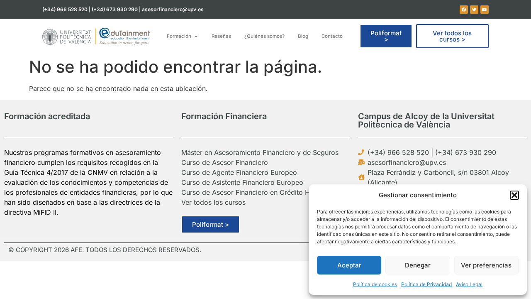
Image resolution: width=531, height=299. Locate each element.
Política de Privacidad (426, 284)
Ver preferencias (486, 265)
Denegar (418, 265)
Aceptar (349, 265)
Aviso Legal (469, 284)
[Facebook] (464, 9)
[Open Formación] (195, 36)
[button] (514, 195)
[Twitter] (474, 9)
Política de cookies (375, 284)
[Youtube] (484, 9)
